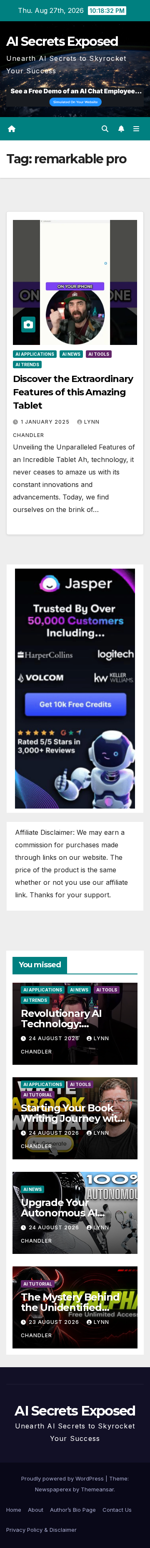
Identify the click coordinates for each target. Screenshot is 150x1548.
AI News (71, 354)
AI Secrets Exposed (62, 41)
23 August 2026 (55, 1322)
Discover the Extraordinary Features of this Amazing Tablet (72, 392)
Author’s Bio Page (73, 1509)
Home (13, 1509)
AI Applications (34, 354)
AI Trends (27, 364)
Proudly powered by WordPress (63, 1478)
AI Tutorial (37, 1094)
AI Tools (98, 354)
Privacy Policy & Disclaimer (41, 1529)
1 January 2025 (46, 422)
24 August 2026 (55, 1038)
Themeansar (97, 1489)
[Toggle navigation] (136, 128)
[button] (105, 129)
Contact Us (117, 1509)
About (35, 1509)
